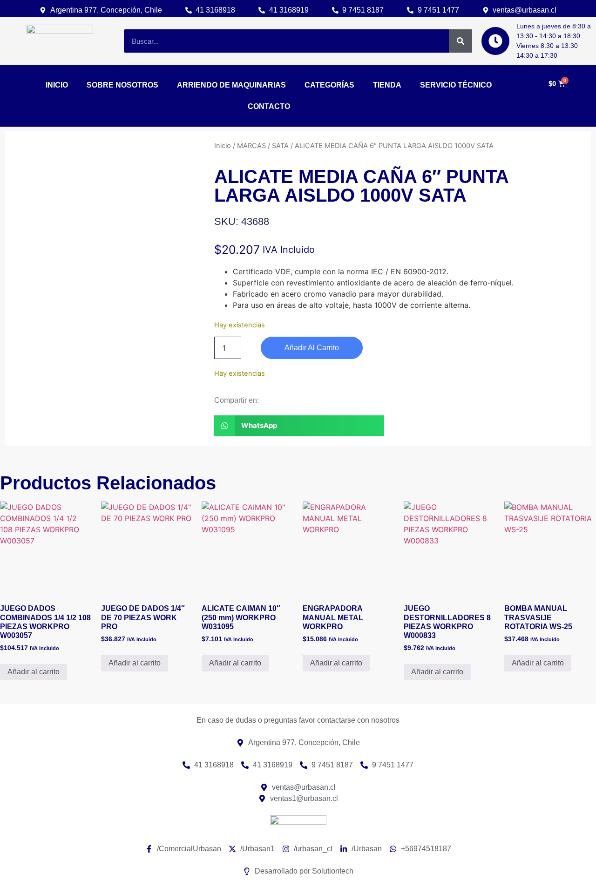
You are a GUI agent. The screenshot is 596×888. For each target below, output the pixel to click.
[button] (299, 425)
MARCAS (251, 146)
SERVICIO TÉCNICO (456, 85)
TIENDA (387, 85)
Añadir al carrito (311, 348)
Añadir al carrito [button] (33, 672)
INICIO (57, 85)
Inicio (222, 146)
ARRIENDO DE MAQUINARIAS (231, 85)
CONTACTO (269, 106)
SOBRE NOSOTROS (122, 85)
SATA (280, 146)
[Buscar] (460, 41)
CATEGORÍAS (329, 85)
